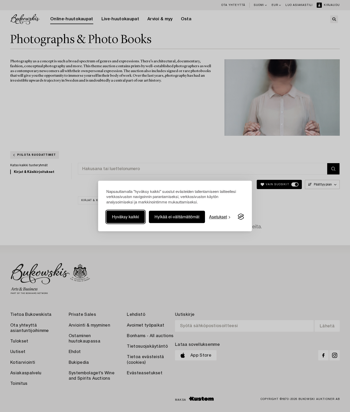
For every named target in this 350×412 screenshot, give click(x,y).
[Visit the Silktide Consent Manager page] (241, 217)
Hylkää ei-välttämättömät (177, 217)
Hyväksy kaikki (125, 217)
